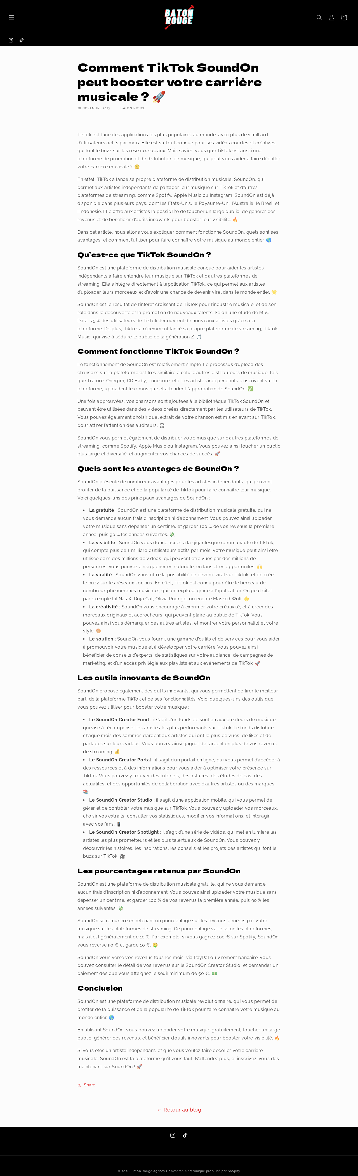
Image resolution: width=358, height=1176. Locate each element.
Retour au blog (182, 1110)
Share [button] (89, 1085)
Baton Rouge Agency (148, 1171)
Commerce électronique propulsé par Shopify (203, 1171)
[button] (12, 17)
